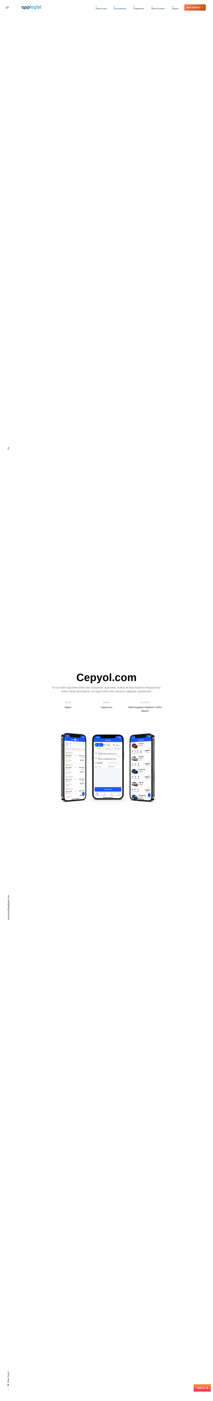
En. (8, 448)
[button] (8, 8)
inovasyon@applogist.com (8, 907)
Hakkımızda (100, 8)
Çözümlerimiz (120, 8)
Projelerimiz (138, 8)
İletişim (175, 8)
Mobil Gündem (158, 8)
